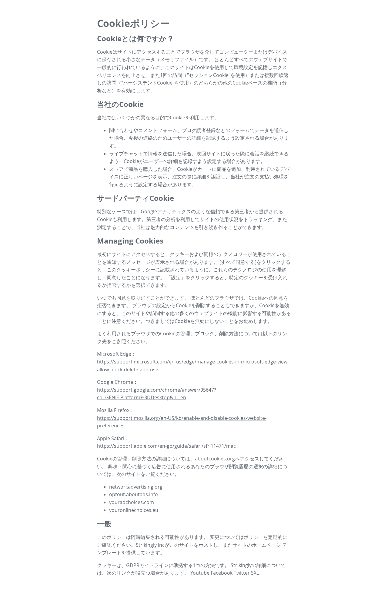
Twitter (242, 572)
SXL (255, 572)
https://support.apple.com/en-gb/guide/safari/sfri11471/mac (166, 446)
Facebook (221, 572)
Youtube (199, 572)
